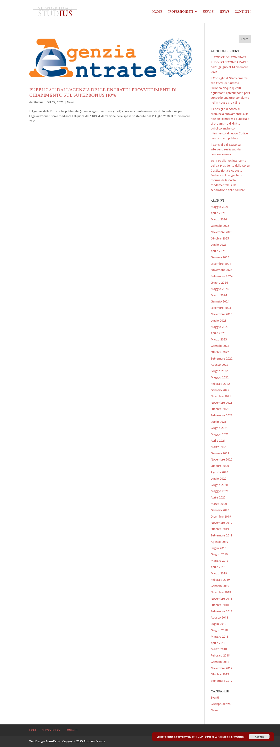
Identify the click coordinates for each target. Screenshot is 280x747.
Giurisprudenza (221, 704)
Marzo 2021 (219, 447)
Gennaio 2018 (220, 662)
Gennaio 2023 (220, 346)
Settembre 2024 (221, 276)
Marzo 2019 (219, 573)
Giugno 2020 (219, 485)
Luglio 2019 (218, 548)
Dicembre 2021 (221, 396)
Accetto (259, 736)
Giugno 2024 (219, 282)
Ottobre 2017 (220, 674)
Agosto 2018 (219, 617)
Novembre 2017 (221, 668)
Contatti (242, 12)
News (224, 12)
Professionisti (180, 12)
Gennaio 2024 (220, 301)
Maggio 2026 (220, 207)
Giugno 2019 (219, 554)
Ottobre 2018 (220, 605)
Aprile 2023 (218, 333)
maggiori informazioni (232, 736)
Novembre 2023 (221, 314)
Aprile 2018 (218, 643)
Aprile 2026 (218, 213)
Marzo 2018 (219, 649)
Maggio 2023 (220, 327)
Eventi (215, 697)
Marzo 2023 (219, 339)
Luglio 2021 (218, 422)
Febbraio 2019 (220, 580)
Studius (38, 102)
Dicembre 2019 (221, 516)
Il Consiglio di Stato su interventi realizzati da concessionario (226, 149)
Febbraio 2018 (220, 655)
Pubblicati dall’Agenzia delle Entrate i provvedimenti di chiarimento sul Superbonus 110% (102, 92)
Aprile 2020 (218, 497)
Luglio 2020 (218, 478)
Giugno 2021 (219, 428)
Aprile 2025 (218, 251)
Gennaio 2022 (220, 390)
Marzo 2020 (219, 504)
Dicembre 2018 (221, 592)
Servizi (209, 12)
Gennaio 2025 (220, 257)
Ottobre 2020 (220, 466)
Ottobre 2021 (220, 409)
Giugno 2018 (219, 630)
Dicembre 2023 (221, 308)
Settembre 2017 (221, 681)
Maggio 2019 (220, 561)
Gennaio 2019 (220, 586)
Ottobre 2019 (220, 529)
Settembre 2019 (221, 535)
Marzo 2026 (219, 219)
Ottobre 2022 (220, 352)
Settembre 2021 (221, 415)
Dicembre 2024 (221, 264)
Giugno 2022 (219, 371)
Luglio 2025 (218, 244)
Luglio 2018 (218, 624)
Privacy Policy (51, 730)
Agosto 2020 (219, 472)
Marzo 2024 (219, 295)
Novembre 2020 (221, 459)
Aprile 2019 (218, 567)
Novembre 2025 (221, 232)
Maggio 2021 (220, 434)
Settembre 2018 (221, 611)
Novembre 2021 (221, 402)
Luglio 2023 (218, 320)
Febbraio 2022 (220, 384)
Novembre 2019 (221, 523)
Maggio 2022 (220, 377)
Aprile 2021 (218, 440)
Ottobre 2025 (220, 238)
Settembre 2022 (221, 358)
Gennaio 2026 (220, 226)
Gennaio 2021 (220, 453)
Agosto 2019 (219, 542)
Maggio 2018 (220, 636)
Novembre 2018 (221, 598)
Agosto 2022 (219, 365)
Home (157, 12)
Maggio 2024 (220, 289)
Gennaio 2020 (220, 510)
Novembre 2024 (221, 270)
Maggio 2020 (220, 491)
